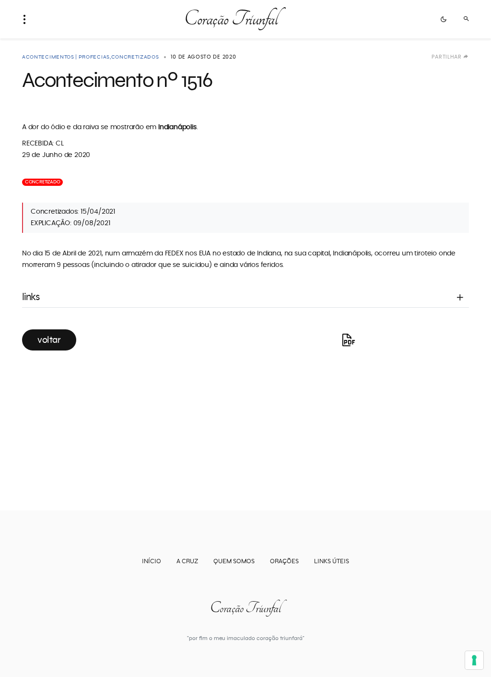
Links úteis (331, 561)
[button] (27, 19)
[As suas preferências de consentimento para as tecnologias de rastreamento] (474, 660)
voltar (49, 340)
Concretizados (135, 57)
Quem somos (234, 561)
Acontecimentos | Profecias (66, 57)
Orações (284, 561)
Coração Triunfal (230, 19)
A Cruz (187, 561)
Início (151, 561)
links (30, 297)
